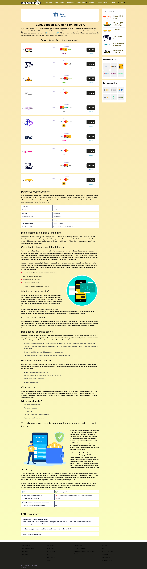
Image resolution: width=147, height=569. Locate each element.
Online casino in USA (52, 33)
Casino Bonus (113, 2)
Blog (122, 2)
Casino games (81, 2)
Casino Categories (59, 2)
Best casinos (70, 2)
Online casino (24, 7)
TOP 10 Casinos (47, 2)
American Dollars (102, 2)
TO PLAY (91, 50)
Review (91, 53)
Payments (91, 2)
